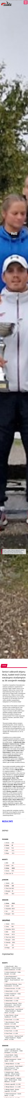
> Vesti (8, 550)
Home (5, 550)
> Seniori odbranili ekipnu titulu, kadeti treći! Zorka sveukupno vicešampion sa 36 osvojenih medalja (13, 552)
